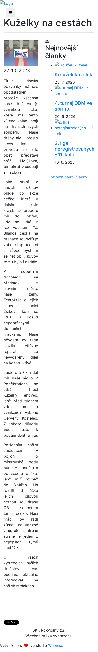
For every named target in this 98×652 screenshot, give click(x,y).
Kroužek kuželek (73, 74)
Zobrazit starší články (67, 177)
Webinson (56, 645)
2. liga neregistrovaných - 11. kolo (74, 148)
